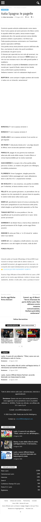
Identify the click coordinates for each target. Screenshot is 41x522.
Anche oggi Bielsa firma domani (8, 298)
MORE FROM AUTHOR (27, 325)
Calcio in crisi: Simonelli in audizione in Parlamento (18, 340)
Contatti (34, 501)
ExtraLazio (9, 7)
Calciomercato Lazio (7, 474)
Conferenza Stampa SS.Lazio (10, 484)
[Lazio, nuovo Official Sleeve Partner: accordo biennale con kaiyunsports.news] (6, 455)
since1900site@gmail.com (23, 410)
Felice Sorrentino (8, 17)
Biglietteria (4, 490)
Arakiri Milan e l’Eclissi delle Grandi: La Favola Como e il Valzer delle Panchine (7, 340)
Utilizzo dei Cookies (15, 501)
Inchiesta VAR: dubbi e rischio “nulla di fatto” (33, 340)
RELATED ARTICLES (12, 325)
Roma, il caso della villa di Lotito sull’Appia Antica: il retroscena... (26, 443)
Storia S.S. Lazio (6, 487)
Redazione (4, 361)
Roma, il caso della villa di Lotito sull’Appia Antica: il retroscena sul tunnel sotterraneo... (20, 367)
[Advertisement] (20, 104)
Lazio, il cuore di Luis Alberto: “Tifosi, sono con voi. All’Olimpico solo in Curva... (20, 357)
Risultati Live (29, 508)
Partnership (26, 501)
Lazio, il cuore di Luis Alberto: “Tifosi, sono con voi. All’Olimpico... (27, 432)
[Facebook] (3, 22)
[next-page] (22, 346)
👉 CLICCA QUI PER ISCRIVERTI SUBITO (16, 269)
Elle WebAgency (31, 414)
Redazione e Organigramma (16, 508)
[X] (8, 22)
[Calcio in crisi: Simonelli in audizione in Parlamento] (20, 333)
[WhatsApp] (18, 22)
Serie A (3, 480)
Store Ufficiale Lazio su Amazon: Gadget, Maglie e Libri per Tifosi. (20, 506)
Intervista (4, 477)
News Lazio (4, 471)
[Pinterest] (13, 22)
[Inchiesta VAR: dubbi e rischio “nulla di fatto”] (34, 333)
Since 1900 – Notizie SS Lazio (20, 503)
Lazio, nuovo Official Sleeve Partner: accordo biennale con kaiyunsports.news (18, 376)
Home (2, 7)
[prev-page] (19, 346)
